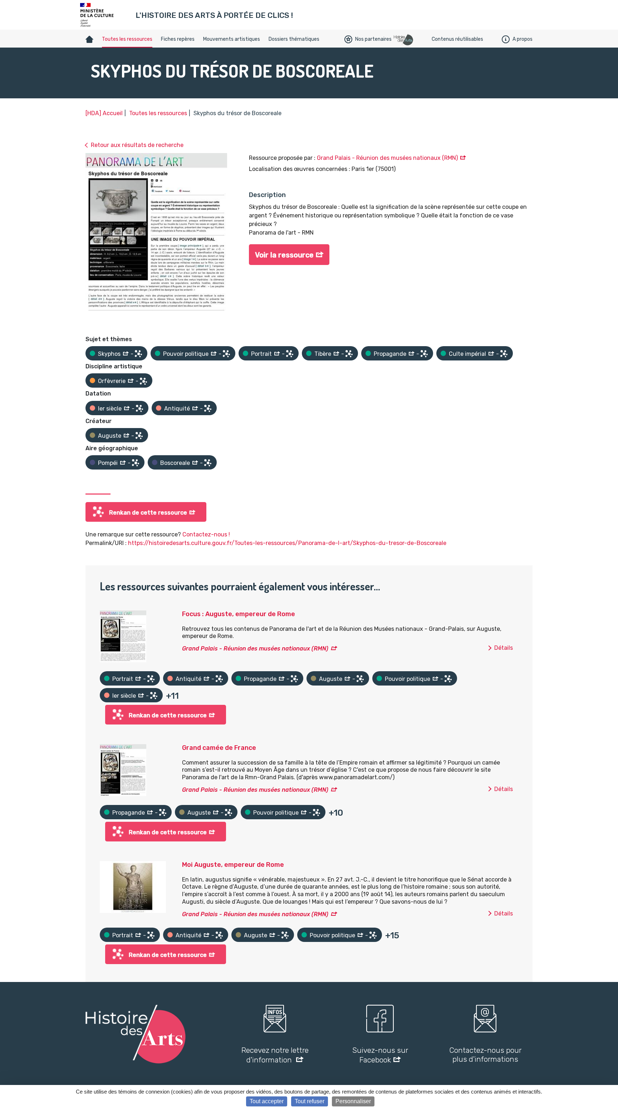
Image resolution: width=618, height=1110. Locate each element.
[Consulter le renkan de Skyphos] (138, 353)
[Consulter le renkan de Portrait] (289, 353)
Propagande (390, 353)
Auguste (109, 435)
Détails (503, 647)
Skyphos (109, 353)
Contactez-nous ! (206, 534)
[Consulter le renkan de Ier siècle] (139, 408)
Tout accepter (267, 1101)
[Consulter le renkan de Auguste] (139, 435)
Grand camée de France (219, 748)
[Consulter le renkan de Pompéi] (135, 462)
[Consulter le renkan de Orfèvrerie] (143, 381)
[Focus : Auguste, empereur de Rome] (123, 636)
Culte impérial (467, 353)
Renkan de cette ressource (148, 512)
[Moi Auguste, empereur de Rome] (133, 886)
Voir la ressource (284, 255)
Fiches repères (178, 39)
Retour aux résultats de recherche (137, 145)
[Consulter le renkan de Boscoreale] (207, 462)
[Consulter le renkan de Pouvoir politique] (226, 353)
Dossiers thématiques (294, 39)
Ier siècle (110, 408)
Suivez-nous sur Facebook (380, 1055)
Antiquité (177, 408)
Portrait (261, 353)
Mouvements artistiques (231, 39)
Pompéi (108, 463)
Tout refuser (309, 1101)
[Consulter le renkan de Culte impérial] (503, 353)
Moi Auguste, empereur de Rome (233, 865)
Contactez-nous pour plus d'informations (485, 1055)
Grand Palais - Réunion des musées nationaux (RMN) (387, 157)
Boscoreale (175, 463)
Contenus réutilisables (457, 39)
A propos (522, 39)
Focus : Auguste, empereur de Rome (238, 614)
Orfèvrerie (112, 381)
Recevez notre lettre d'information (275, 1055)
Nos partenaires (373, 39)
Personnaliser (353, 1101)
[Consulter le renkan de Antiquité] (207, 408)
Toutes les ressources (127, 39)
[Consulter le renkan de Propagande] (424, 353)
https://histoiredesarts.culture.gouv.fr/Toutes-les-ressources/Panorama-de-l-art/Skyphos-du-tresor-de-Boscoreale (287, 543)
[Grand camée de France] (123, 769)
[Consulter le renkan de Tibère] (349, 353)
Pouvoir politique (186, 353)
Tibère (322, 353)
